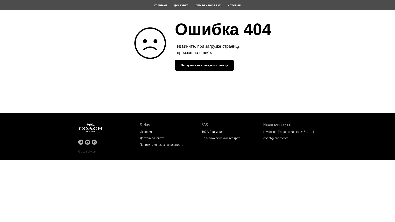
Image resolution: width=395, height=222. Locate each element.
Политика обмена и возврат (221, 138)
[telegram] (80, 142)
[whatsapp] (87, 142)
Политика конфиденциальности (162, 144)
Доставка (181, 5)
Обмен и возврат (208, 5)
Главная (160, 5)
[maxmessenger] (94, 142)
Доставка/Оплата (152, 138)
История (234, 5)
